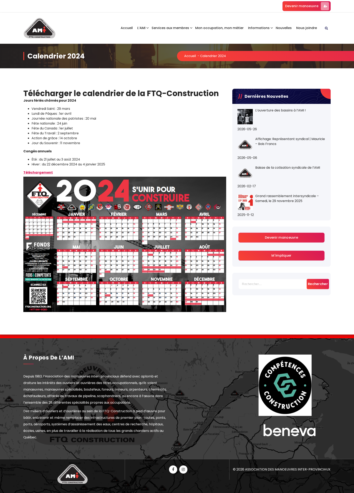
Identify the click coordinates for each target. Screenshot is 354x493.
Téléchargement (38, 172)
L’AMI (141, 28)
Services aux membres (170, 28)
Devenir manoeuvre (301, 6)
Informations (259, 28)
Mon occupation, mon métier (219, 28)
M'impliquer (281, 255)
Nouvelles (284, 28)
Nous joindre (306, 28)
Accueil (127, 28)
